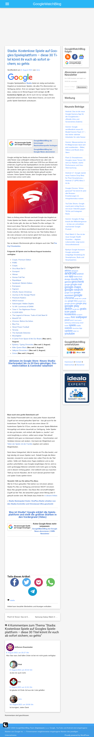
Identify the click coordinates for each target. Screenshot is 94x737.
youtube (70, 333)
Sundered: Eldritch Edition (22, 283)
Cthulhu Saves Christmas (22, 292)
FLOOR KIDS (17, 312)
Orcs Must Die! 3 (18, 268)
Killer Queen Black (19, 347)
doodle (74, 279)
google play (81, 303)
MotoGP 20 (16, 318)
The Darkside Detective (21, 333)
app (71, 276)
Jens (38, 70)
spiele (72, 325)
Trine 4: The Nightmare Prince (24, 309)
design (67, 279)
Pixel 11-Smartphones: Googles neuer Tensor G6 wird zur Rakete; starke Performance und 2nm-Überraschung (75, 163)
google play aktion (72, 307)
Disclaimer (80, 365)
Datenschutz (69, 365)
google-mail (76, 284)
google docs (78, 298)
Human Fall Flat (18, 277)
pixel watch (78, 320)
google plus (76, 309)
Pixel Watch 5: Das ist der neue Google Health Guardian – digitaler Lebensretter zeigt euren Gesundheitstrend (75, 239)
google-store (69, 293)
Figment (15, 289)
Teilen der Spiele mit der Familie (19, 444)
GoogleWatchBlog (47, 4)
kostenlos (70, 314)
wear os (76, 331)
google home (82, 301)
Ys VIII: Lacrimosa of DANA (22, 306)
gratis (83, 308)
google (67, 285)
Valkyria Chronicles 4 (20, 350)
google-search (74, 289)
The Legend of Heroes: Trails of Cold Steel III (29, 315)
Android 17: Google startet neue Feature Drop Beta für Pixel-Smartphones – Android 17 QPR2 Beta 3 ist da (75, 178)
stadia (12, 600)
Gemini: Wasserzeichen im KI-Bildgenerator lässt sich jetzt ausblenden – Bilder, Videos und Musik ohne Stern (75, 147)
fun (80, 279)
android (70, 273)
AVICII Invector (18, 301)
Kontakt (78, 362)
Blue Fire (15, 324)
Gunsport (15, 271)
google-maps (73, 287)
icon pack (70, 311)
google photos (70, 303)
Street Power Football (20, 327)
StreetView (75, 328)
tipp (80, 328)
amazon (75, 271)
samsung (68, 323)
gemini (68, 282)
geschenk (78, 281)
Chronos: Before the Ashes (22, 321)
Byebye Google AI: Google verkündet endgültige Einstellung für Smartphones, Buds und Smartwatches (75, 255)
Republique (16, 280)
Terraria (15, 330)
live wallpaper (79, 317)
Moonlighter (16, 336)
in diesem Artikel (50, 496)
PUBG (14, 263)
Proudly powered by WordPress (77, 735)
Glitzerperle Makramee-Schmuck (29, 735)
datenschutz (78, 277)
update (69, 330)
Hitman (15, 274)
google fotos (73, 301)
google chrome (73, 297)
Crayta (14, 266)
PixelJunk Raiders (19, 298)
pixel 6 (72, 320)
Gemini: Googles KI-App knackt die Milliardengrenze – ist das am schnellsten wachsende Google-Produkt (76, 224)
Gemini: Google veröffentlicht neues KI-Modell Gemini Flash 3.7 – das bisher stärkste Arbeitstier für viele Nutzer (75, 132)
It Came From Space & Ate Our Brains (27, 339)
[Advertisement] (47, 28)
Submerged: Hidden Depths (23, 304)
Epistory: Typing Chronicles (22, 344)
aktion (68, 270)
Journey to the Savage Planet (23, 295)
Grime (14, 353)
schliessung (75, 323)
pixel (67, 320)
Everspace (16, 286)
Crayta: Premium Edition (21, 260)
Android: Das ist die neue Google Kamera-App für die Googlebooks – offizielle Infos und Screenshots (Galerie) (75, 116)
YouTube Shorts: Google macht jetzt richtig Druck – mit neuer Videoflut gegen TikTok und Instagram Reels (75, 209)
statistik (68, 328)
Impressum (69, 362)
